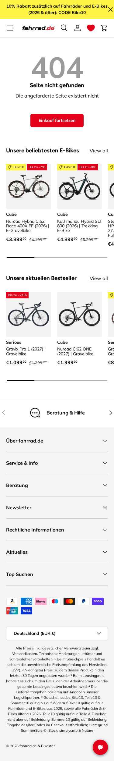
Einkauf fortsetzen (57, 120)
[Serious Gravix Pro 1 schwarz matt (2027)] (28, 314)
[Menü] (9, 28)
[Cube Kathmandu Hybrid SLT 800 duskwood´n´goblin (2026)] (79, 186)
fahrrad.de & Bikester (37, 746)
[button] (91, 28)
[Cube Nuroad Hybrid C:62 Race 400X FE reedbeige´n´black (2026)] (28, 186)
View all (99, 151)
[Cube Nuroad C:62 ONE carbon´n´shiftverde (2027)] (79, 314)
